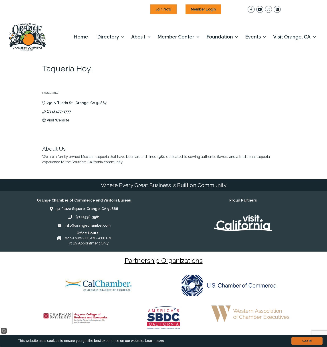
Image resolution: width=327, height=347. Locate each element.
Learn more (154, 341)
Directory (108, 37)
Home (81, 37)
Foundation (219, 37)
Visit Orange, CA (292, 37)
